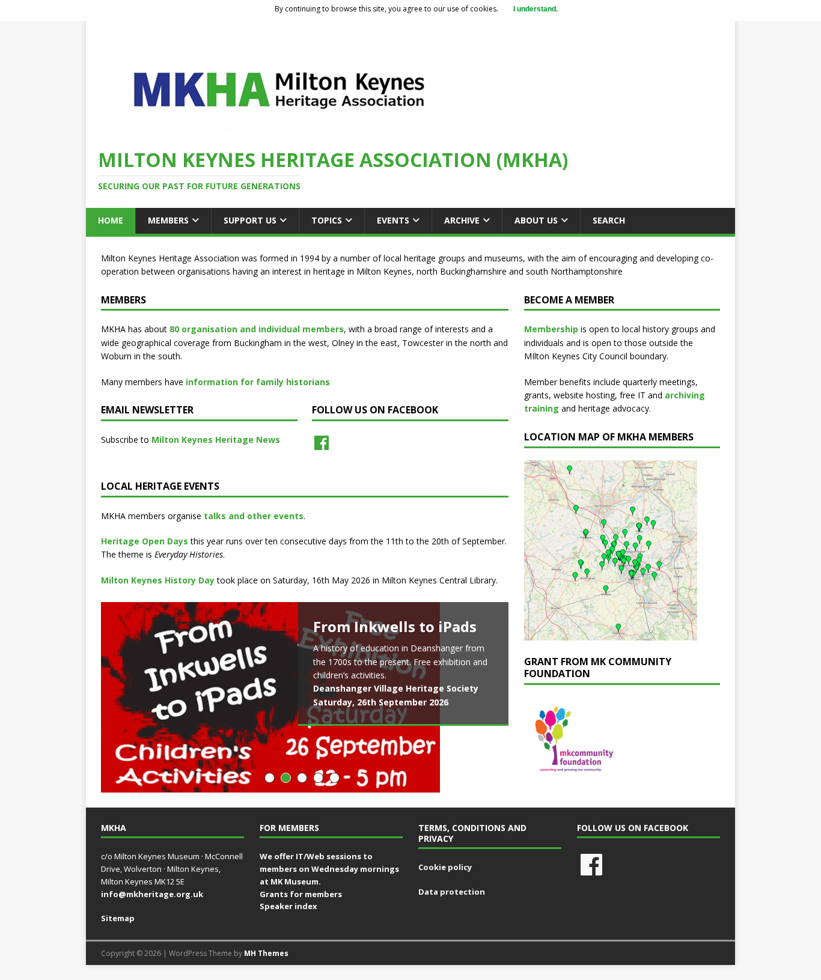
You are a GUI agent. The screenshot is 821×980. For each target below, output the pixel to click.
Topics (326, 220)
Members (168, 220)
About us (536, 220)
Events (393, 220)
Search (609, 220)
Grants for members (301, 894)
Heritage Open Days (144, 541)
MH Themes (266, 953)
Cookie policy (445, 867)
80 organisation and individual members (256, 329)
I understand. (535, 9)
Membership (551, 329)
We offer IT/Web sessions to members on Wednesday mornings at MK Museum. (329, 869)
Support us (250, 220)
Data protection (451, 891)
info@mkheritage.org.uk (152, 894)
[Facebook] (321, 442)
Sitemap (118, 918)
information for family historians (258, 382)
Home (110, 220)
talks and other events (254, 516)
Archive (462, 220)
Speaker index (288, 906)
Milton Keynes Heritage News (215, 439)
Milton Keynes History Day (158, 580)
